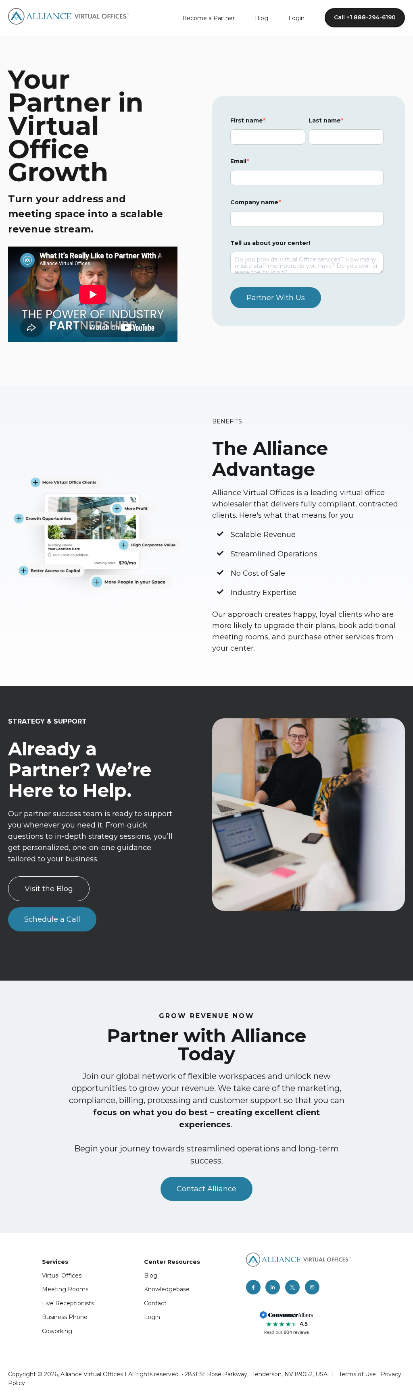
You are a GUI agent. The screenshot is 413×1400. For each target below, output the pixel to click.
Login (296, 18)
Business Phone (65, 1317)
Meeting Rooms (65, 1289)
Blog (261, 18)
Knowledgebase (167, 1289)
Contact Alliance (206, 1188)
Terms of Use (357, 1374)
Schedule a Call (52, 919)
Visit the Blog (49, 888)
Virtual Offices (61, 1275)
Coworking (57, 1331)
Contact (155, 1303)
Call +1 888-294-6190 (365, 17)
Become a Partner (208, 18)
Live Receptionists (68, 1303)
